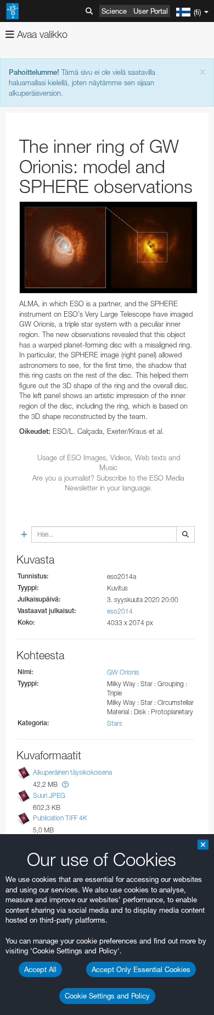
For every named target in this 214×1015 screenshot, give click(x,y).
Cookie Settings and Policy (107, 995)
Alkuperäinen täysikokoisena (72, 773)
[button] (65, 784)
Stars (114, 723)
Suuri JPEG (49, 795)
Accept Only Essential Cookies (141, 969)
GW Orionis (123, 672)
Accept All (40, 969)
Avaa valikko (40, 34)
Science (114, 11)
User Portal (150, 11)
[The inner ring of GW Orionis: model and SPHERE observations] (108, 247)
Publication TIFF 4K (60, 818)
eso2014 (120, 611)
